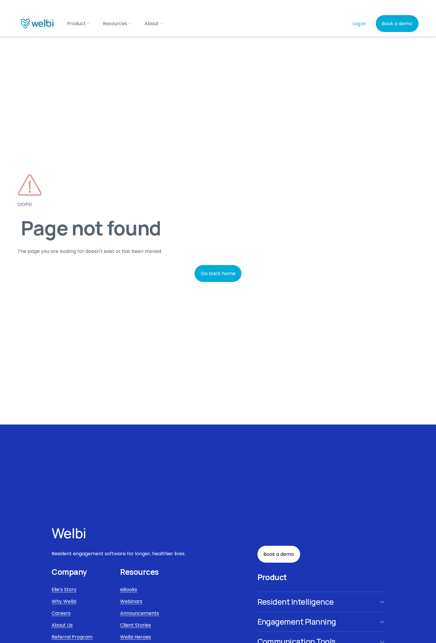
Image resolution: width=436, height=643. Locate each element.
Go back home (218, 273)
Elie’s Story (64, 589)
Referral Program (72, 637)
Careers (61, 613)
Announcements (139, 613)
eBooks (128, 589)
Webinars (131, 601)
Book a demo (397, 23)
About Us (62, 625)
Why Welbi (64, 601)
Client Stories (135, 625)
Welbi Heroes (135, 637)
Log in (359, 23)
